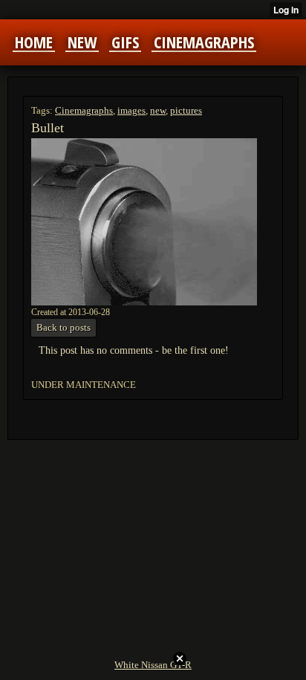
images (131, 110)
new (158, 110)
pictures (186, 110)
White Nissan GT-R (153, 664)
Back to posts (63, 327)
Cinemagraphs (84, 110)
